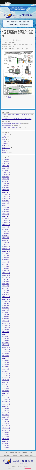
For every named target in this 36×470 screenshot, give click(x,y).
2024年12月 (6, 194)
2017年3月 (5, 393)
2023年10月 (6, 225)
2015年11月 (6, 428)
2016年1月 (5, 423)
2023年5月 (5, 236)
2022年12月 (6, 246)
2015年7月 (5, 436)
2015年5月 (5, 441)
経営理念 (18, 452)
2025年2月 (5, 190)
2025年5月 (5, 183)
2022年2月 (5, 268)
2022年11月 (6, 249)
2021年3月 (5, 290)
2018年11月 (6, 349)
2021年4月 (5, 288)
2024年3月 (5, 214)
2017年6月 (5, 386)
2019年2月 (5, 343)
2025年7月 (5, 179)
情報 (9, 97)
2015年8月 (5, 434)
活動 (3, 145)
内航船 (4, 137)
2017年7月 (5, 384)
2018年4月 (5, 364)
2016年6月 (5, 412)
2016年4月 (5, 417)
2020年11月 (6, 299)
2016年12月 (6, 399)
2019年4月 (5, 338)
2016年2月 (5, 421)
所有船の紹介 (7, 455)
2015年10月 (6, 430)
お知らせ (22, 455)
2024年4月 (5, 211)
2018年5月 (5, 362)
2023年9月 (5, 227)
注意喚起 (5, 143)
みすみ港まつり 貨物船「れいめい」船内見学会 (16, 119)
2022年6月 (5, 260)
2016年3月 (5, 419)
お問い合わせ (29, 455)
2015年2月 (5, 447)
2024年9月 (5, 201)
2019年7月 (5, 334)
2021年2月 (5, 292)
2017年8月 (5, 382)
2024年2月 (5, 216)
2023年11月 (6, 222)
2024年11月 (6, 196)
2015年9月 (5, 432)
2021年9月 (5, 279)
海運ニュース (6, 148)
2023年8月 (5, 229)
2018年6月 (5, 360)
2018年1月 (5, 371)
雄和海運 (5, 152)
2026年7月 (5, 161)
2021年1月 (5, 295)
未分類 (4, 141)
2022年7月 (5, 257)
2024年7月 (5, 205)
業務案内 (25, 452)
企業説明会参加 (7, 125)
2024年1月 (5, 218)
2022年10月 (6, 251)
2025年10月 (6, 174)
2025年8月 (5, 177)
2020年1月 (5, 321)
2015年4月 (5, 443)
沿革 (31, 452)
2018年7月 (5, 358)
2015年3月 (5, 445)
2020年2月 (5, 319)
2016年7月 (5, 410)
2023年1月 (5, 244)
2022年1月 (5, 270)
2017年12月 (6, 373)
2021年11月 (6, 275)
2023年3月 (5, 240)
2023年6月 (5, 233)
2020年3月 (5, 316)
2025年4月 (5, 185)
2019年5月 (5, 336)
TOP (6, 452)
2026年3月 (5, 170)
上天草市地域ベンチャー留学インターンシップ (16, 114)
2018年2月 (5, 369)
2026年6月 (5, 163)
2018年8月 (5, 356)
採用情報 (15, 455)
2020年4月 (5, 314)
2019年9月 (5, 329)
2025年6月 (5, 181)
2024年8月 (5, 203)
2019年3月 (5, 340)
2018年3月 (5, 367)
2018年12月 (6, 347)
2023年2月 (5, 242)
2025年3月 (5, 188)
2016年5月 (5, 415)
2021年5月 (5, 286)
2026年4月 (5, 168)
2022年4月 (5, 264)
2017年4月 (5, 391)
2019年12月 (6, 323)
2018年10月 (6, 351)
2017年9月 (5, 380)
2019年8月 (5, 332)
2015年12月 (6, 426)
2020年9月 (5, 303)
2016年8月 (5, 408)
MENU (8, 2)
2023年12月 (6, 220)
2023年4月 (5, 238)
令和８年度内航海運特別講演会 (11, 123)
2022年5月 (5, 262)
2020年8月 (5, 305)
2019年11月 (6, 325)
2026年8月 (5, 159)
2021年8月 (5, 281)
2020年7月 (5, 308)
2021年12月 (6, 273)
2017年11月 (6, 375)
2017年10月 (6, 377)
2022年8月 (5, 255)
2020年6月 (5, 310)
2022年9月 (5, 253)
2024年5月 (5, 209)
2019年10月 (6, 327)
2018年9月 (5, 353)
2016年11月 (6, 402)
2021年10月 (6, 277)
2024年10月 (6, 198)
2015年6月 (5, 439)
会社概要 (12, 452)
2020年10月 (6, 301)
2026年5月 (5, 166)
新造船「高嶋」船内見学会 (10, 127)
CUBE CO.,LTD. (28, 468)
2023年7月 (5, 231)
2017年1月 (5, 397)
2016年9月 (5, 406)
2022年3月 (5, 266)
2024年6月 (5, 207)
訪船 (3, 150)
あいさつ (5, 135)
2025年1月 (5, 192)
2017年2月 (5, 395)
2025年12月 (6, 172)
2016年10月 (6, 404)
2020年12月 (6, 297)
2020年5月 (5, 312)
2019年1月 (5, 345)
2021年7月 (5, 284)
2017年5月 (5, 388)
